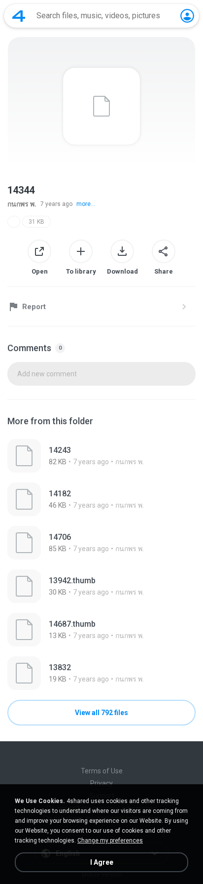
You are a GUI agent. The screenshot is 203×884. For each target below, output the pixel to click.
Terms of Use (102, 771)
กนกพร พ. (21, 204)
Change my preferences (110, 840)
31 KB (36, 221)
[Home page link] (19, 16)
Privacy (101, 783)
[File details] (101, 456)
